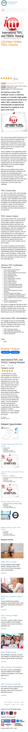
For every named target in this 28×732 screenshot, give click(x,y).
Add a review (10, 365)
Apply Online (5, 352)
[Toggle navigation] (3, 10)
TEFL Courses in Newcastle (11, 684)
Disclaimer (10, 702)
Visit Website (15, 352)
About (5, 702)
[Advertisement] (14, 61)
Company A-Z (7, 704)
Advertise (13, 704)
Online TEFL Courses (8, 562)
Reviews (3, 365)
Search (22, 702)
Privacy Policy (17, 702)
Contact (22, 704)
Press (18, 704)
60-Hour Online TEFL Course (10, 501)
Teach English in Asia (8, 652)
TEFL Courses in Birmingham (11, 667)
